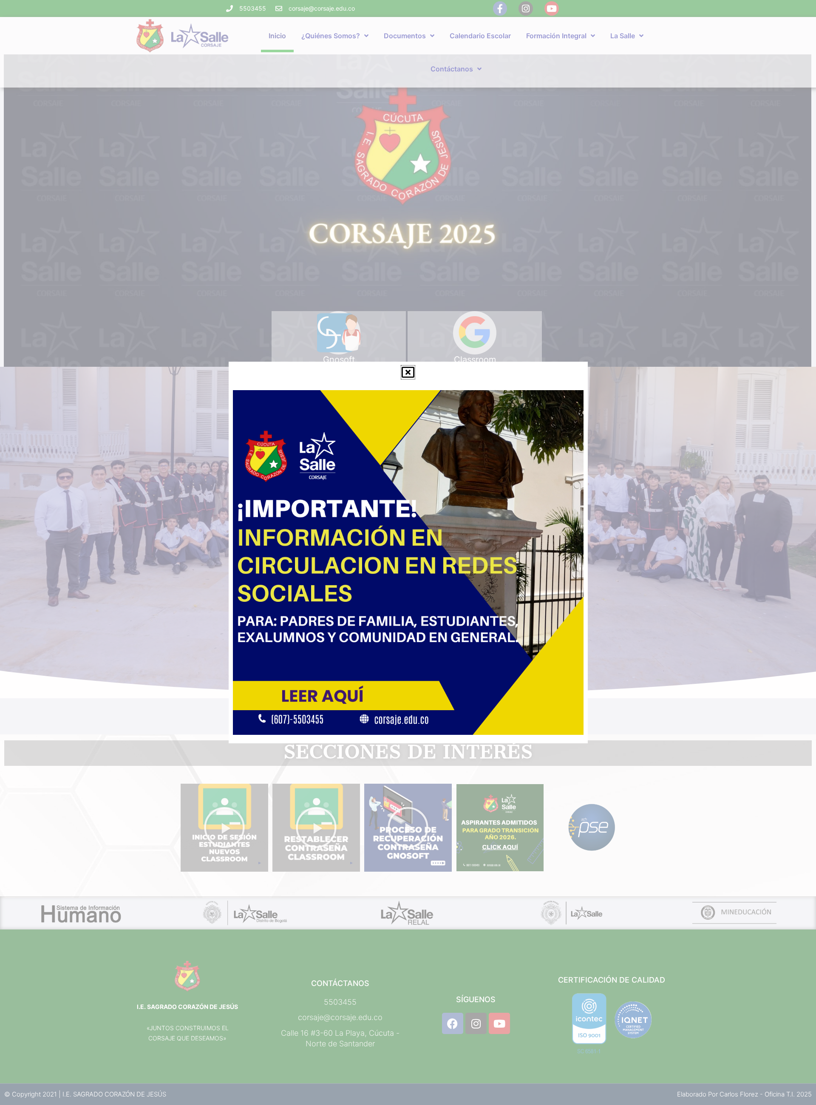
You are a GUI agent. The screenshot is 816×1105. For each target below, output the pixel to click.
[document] (408, 552)
